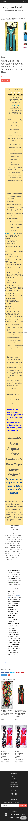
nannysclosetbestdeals (14, 7)
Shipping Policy (14, 786)
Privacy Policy (14, 782)
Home (2, 18)
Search (14, 776)
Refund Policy (14, 780)
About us (14, 778)
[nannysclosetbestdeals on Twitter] (12, 794)
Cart (25, 1)
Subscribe (23, 805)
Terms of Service (14, 784)
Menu (4, 1)
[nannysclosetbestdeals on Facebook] (16, 794)
